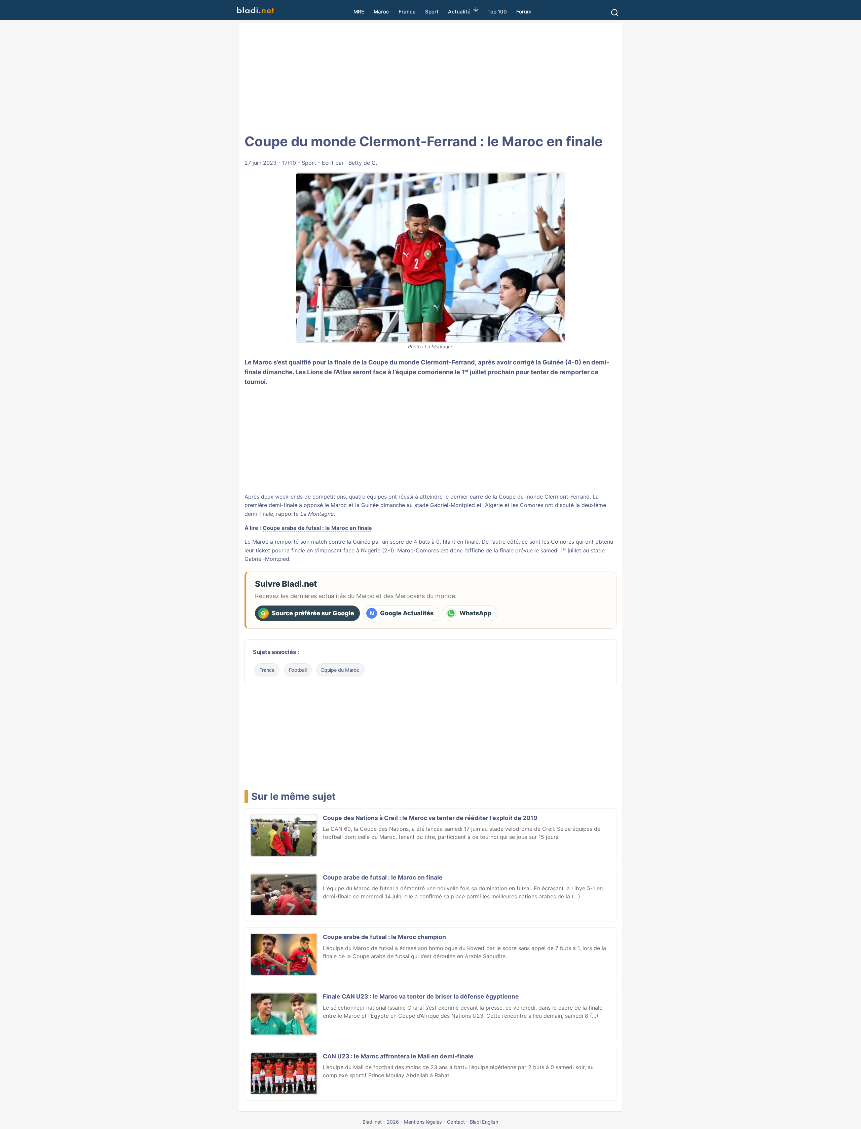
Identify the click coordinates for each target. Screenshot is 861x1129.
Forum (523, 11)
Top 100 (497, 11)
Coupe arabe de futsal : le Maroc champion (384, 936)
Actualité (459, 11)
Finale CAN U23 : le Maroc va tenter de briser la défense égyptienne (421, 996)
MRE (358, 11)
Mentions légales (423, 1122)
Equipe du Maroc (340, 670)
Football (298, 670)
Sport (432, 11)
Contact (456, 1122)
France (407, 11)
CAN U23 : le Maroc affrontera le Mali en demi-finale (398, 1056)
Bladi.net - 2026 (381, 1122)
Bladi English (484, 1122)
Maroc (381, 11)
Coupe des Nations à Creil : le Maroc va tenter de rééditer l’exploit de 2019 (430, 817)
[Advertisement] (430, 77)
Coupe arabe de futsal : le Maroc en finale (317, 527)
